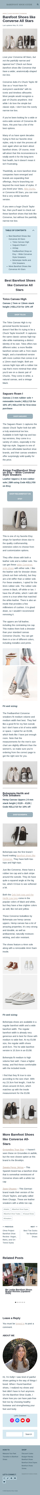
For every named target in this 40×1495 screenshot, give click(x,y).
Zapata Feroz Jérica (13, 1167)
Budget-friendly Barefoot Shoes (27, 1458)
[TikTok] (7, 1478)
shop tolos (20, 315)
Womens (23, 13)
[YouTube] (4, 1481)
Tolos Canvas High (20, 242)
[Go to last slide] (6, 1281)
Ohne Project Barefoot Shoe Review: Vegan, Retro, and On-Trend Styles (9, 1235)
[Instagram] (4, 1478)
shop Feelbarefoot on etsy (20, 496)
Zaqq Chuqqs (10, 1189)
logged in (20, 1323)
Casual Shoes (28, 1214)
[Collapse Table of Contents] (33, 230)
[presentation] (20, 1274)
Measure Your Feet (9, 1453)
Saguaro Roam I (19, 245)
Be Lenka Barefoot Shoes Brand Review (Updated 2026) (18, 1291)
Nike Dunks (29, 189)
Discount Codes (27, 1453)
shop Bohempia (20, 815)
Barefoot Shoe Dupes (20, 1209)
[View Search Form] (37, 4)
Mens (5, 13)
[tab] (15, 1302)
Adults (6, 1209)
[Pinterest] (11, 1478)
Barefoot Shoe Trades (12, 1214)
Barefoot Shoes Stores (27, 1467)
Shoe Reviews (13, 13)
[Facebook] (15, 1478)
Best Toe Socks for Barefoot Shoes (30, 1232)
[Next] (34, 1281)
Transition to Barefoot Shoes (10, 1458)
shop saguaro (20, 416)
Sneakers (7, 1218)
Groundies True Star (13, 1149)
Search (28, 1434)
